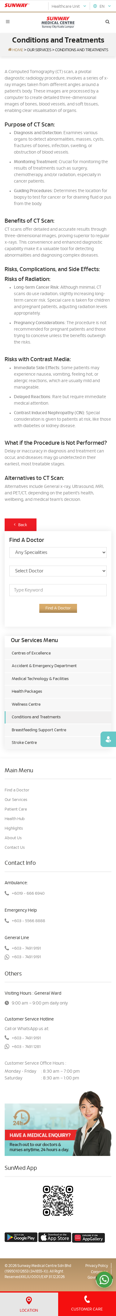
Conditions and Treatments (36, 717)
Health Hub (15, 819)
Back (21, 525)
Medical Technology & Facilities (40, 679)
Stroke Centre (24, 743)
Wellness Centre (26, 705)
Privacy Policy (96, 1266)
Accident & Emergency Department (44, 666)
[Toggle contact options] (104, 1279)
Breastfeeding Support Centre (39, 730)
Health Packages (27, 692)
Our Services (39, 50)
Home (17, 50)
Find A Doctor (58, 608)
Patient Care (16, 809)
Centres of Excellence (31, 653)
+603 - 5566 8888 (28, 921)
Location (29, 1311)
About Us (13, 838)
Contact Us (15, 848)
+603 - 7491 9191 (26, 949)
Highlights (14, 829)
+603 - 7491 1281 (26, 1047)
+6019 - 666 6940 (28, 894)
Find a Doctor (17, 790)
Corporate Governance (98, 1274)
